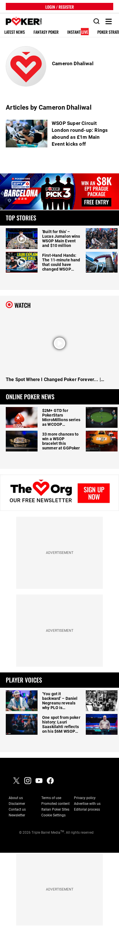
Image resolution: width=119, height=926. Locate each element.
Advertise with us (87, 804)
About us (16, 798)
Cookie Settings (53, 815)
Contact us (17, 809)
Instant (77, 32)
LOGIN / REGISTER (59, 6)
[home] (21, 21)
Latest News (14, 32)
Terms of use (51, 798)
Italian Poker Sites (55, 809)
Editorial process (87, 809)
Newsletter (17, 815)
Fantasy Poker (46, 32)
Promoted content (55, 804)
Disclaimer (17, 804)
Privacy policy (85, 798)
